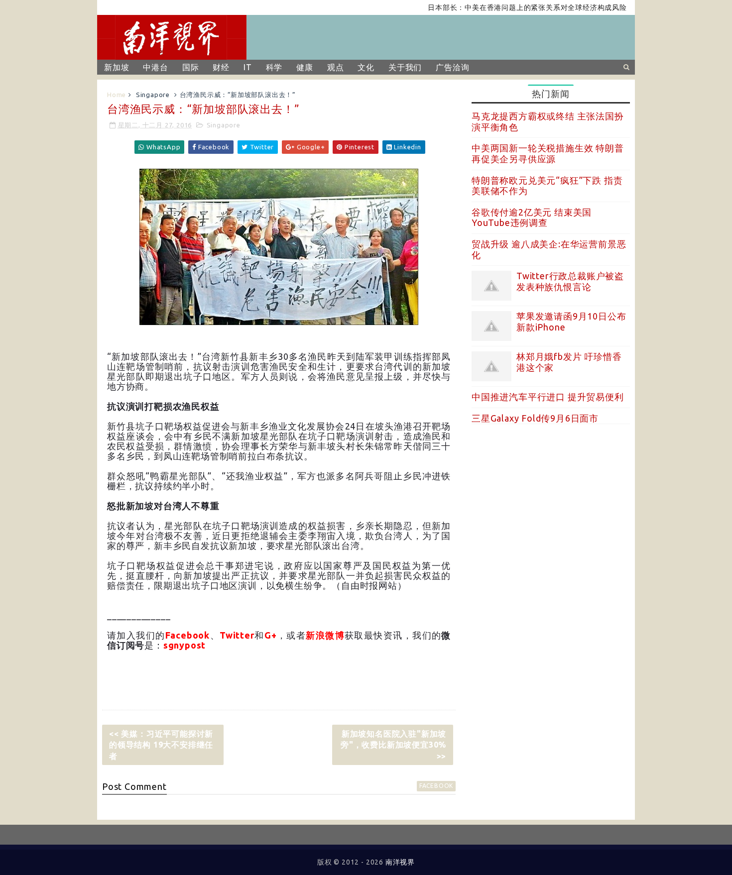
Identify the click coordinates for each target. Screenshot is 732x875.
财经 (221, 67)
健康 (304, 67)
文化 (366, 67)
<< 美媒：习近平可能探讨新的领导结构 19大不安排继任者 (161, 745)
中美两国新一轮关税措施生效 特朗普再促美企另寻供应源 (548, 153)
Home (116, 94)
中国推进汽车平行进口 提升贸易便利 (548, 397)
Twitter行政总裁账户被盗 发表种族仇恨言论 (570, 281)
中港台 (155, 67)
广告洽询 (452, 67)
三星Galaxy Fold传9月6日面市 (535, 418)
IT (248, 67)
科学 (274, 67)
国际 (190, 67)
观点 (335, 67)
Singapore (153, 94)
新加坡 (116, 67)
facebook (436, 785)
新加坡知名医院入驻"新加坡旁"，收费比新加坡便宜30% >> (393, 745)
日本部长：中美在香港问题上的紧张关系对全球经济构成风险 (511, 7)
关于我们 (405, 67)
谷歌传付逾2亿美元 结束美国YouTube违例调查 (532, 217)
